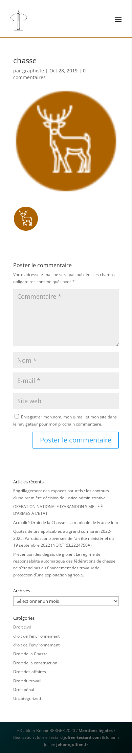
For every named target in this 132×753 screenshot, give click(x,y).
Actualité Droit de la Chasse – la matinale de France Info (65, 522)
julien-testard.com (82, 737)
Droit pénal (23, 689)
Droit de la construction (35, 663)
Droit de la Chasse (30, 654)
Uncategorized (27, 698)
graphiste (33, 70)
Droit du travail (27, 681)
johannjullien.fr (72, 744)
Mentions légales (96, 730)
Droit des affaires (29, 672)
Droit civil (22, 627)
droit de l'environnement (36, 636)
